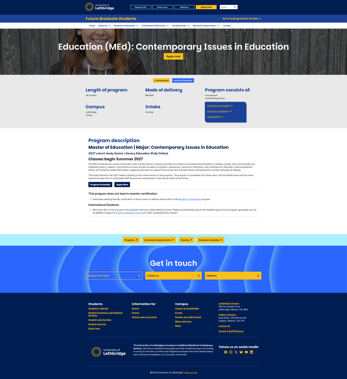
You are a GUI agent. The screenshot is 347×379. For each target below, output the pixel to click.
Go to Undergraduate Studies (240, 18)
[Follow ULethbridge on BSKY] (241, 352)
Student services (97, 324)
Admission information (218, 105)
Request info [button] (141, 7)
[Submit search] (235, 7)
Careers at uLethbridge (187, 308)
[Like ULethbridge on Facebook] (226, 352)
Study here (94, 328)
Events (178, 312)
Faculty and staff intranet (188, 317)
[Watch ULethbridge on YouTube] (246, 352)
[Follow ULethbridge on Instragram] (231, 352)
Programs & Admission (124, 25)
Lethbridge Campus (229, 303)
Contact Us (224, 326)
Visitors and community (144, 317)
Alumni (135, 308)
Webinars (212, 275)
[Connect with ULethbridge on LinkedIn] (251, 352)
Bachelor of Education (189, 199)
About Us (102, 25)
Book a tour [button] (162, 7)
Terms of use (190, 372)
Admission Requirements (157, 240)
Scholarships (213, 116)
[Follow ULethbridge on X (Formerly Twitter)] (236, 352)
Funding (185, 240)
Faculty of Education (183, 80)
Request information (98, 275)
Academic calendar (98, 308)
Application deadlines (218, 111)
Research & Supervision (204, 25)
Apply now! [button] (206, 7)
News (178, 325)
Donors (135, 312)
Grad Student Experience (154, 25)
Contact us (153, 275)
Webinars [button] (184, 7)
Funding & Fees (179, 25)
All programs (162, 80)
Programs (130, 240)
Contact (227, 25)
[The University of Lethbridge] (108, 351)
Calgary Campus (227, 314)
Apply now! (173, 56)
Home (92, 25)
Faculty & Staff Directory (231, 331)
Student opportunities (99, 319)
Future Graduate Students (111, 18)
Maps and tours (183, 321)
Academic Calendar (209, 240)
